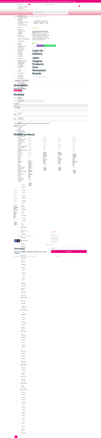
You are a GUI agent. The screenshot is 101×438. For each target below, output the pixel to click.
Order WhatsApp (50, 45)
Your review (17, 107)
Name (15, 114)
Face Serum (24, 16)
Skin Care (20, 4)
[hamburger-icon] (29, 4)
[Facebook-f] (15, 240)
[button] (50, 46)
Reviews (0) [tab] (25, 80)
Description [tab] (18, 80)
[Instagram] (18, 240)
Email (15, 118)
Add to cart (40, 45)
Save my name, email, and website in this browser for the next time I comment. (32, 123)
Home (15, 16)
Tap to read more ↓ (18, 90)
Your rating (16, 103)
